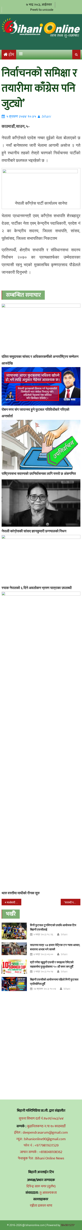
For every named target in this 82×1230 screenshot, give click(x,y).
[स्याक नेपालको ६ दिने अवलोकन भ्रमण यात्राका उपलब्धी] (41, 559)
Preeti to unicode (41, 9)
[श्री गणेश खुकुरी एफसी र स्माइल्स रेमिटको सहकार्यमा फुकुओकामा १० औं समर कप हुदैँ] (14, 967)
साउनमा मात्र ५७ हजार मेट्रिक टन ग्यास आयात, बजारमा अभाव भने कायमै (55, 947)
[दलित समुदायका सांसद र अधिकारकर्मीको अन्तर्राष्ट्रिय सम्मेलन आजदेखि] (41, 328)
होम (11, 54)
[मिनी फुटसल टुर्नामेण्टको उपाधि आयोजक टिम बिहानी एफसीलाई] (14, 931)
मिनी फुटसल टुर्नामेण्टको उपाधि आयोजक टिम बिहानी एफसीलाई (53, 927)
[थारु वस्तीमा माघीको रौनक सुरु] (41, 740)
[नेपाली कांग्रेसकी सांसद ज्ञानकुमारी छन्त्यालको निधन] (41, 503)
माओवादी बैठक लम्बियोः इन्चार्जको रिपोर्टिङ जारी (14, 902)
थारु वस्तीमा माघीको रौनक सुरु (21, 893)
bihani (46, 116)
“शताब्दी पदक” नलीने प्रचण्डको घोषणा (72, 902)
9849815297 (68, 1225)
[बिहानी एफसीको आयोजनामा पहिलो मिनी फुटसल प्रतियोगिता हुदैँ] (14, 984)
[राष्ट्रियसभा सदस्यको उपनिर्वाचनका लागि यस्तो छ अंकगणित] (41, 445)
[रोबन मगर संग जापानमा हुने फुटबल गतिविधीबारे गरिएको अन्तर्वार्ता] (41, 386)
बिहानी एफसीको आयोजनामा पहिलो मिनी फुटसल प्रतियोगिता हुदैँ (54, 981)
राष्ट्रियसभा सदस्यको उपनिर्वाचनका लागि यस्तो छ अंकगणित (39, 473)
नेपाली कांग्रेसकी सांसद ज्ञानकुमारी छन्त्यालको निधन (34, 531)
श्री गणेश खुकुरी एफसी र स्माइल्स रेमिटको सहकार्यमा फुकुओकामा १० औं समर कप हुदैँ (51, 964)
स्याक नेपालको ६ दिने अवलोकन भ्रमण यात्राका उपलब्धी (37, 587)
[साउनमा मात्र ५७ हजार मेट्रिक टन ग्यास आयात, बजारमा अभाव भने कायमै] (14, 948)
